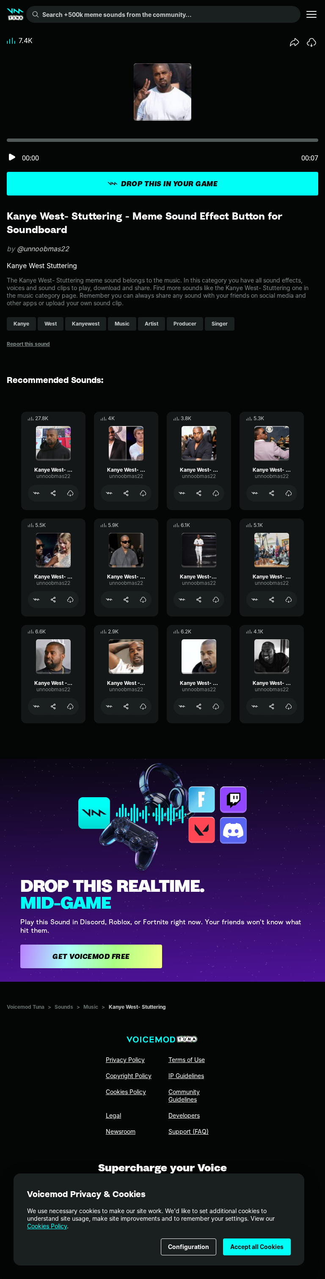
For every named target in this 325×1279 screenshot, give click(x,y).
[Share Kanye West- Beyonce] (53, 599)
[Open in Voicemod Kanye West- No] (36, 493)
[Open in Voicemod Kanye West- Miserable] (182, 493)
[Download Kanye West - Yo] (70, 706)
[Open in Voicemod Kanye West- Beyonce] (36, 599)
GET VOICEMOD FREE (91, 956)
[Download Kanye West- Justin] (143, 493)
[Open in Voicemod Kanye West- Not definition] (254, 706)
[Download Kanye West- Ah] (288, 599)
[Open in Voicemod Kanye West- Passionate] (254, 493)
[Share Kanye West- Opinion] (198, 706)
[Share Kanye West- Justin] (126, 493)
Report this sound (28, 344)
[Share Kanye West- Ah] (271, 599)
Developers (184, 1115)
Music (90, 1007)
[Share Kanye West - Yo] (53, 706)
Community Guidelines (184, 1095)
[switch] (12, 157)
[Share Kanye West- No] (53, 493)
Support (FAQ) (188, 1131)
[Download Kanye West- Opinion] (215, 706)
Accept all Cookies (257, 1246)
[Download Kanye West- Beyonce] (70, 599)
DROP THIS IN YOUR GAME (169, 183)
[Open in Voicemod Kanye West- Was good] (109, 599)
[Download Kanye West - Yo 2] (143, 706)
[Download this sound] (311, 42)
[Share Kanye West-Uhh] (198, 599)
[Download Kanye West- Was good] (143, 599)
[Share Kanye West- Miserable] (198, 493)
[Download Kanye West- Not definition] (288, 706)
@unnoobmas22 (43, 248)
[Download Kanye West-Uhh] (215, 599)
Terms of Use (186, 1059)
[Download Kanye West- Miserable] (215, 493)
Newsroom (120, 1131)
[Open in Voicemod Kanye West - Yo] (36, 706)
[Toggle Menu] (311, 14)
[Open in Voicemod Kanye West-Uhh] (182, 599)
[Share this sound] (294, 42)
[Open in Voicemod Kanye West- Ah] (254, 599)
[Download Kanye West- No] (70, 493)
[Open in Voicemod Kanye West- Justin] (109, 493)
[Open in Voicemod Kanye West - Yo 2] (109, 706)
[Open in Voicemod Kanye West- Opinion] (182, 706)
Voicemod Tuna (25, 1007)
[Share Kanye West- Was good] (126, 599)
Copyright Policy (128, 1075)
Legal (113, 1115)
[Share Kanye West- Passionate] (271, 493)
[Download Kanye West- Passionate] (288, 493)
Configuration (188, 1246)
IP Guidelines (186, 1075)
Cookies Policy (47, 1226)
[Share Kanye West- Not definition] (271, 706)
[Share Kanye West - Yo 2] (126, 706)
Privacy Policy (125, 1059)
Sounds (64, 1007)
